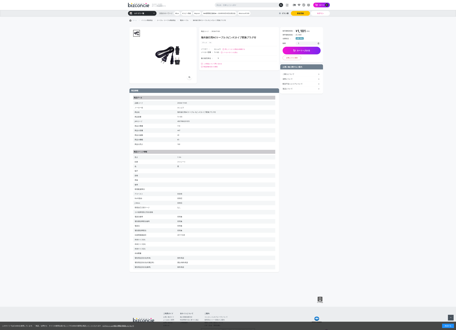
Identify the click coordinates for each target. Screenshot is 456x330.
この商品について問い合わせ (212, 64)
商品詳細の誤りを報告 (210, 67)
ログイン (320, 13)
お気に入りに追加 (292, 58)
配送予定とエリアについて (293, 84)
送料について (288, 79)
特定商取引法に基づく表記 (189, 320)
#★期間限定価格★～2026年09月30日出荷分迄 (219, 13)
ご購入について (288, 74)
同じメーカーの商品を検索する (235, 49)
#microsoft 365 (244, 13)
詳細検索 (287, 5)
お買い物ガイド (168, 317)
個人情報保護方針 (186, 317)
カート (323, 5)
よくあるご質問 (168, 320)
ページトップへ (451, 317)
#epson (197, 13)
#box (177, 13)
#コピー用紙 (186, 13)
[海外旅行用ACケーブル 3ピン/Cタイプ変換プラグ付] (167, 55)
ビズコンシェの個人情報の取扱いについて (118, 326)
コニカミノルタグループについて (216, 317)
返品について (288, 89)
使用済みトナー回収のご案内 (214, 320)
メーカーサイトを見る (230, 52)
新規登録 (300, 13)
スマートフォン (320, 300)
